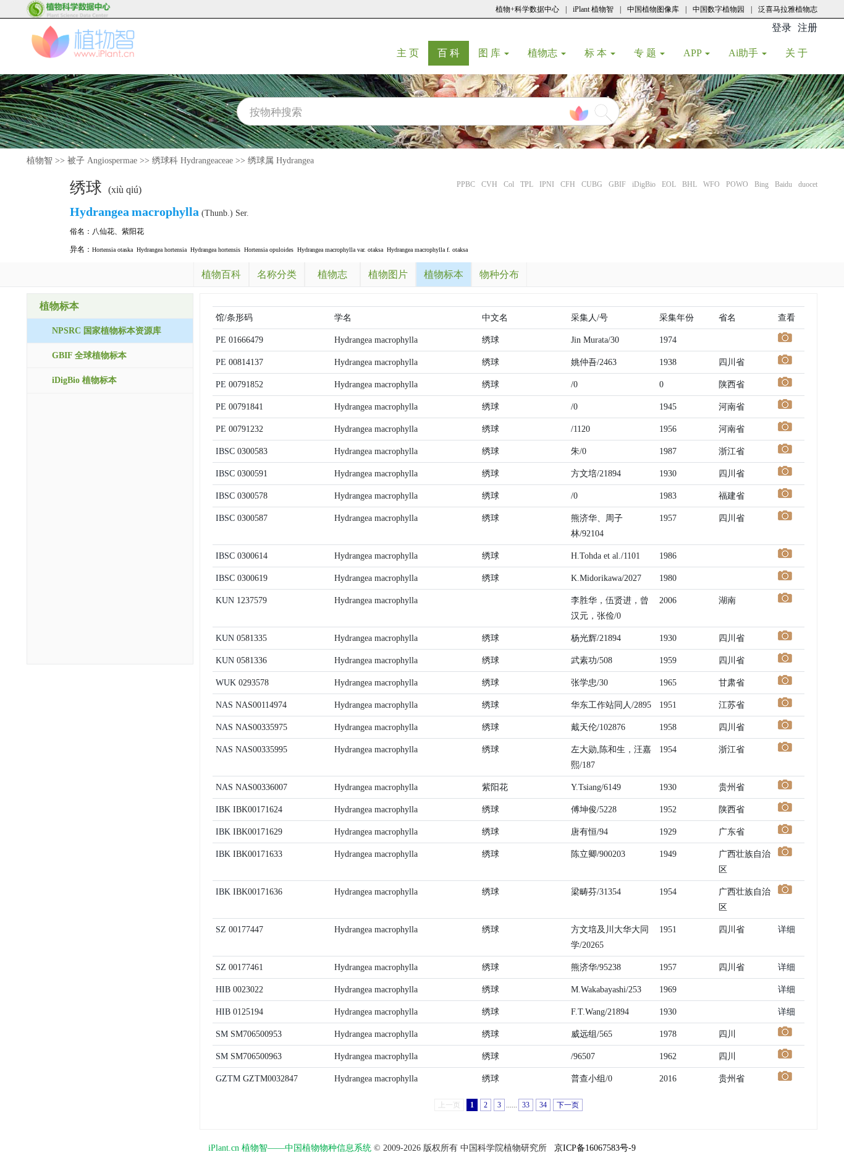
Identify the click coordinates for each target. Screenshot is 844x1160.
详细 (786, 929)
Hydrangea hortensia (162, 249)
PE (221, 340)
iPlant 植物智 (593, 9)
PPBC (466, 184)
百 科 (453, 52)
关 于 (801, 52)
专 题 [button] (646, 53)
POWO (737, 184)
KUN (225, 600)
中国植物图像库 (653, 9)
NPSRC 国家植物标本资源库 (106, 330)
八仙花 (103, 231)
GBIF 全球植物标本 (89, 355)
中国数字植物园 (719, 9)
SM (222, 1034)
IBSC (225, 451)
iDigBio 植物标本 (84, 380)
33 (526, 1105)
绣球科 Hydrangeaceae (192, 160)
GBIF (617, 184)
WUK (226, 682)
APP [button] (693, 53)
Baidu (783, 184)
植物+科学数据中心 (527, 9)
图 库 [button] (490, 53)
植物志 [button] (544, 53)
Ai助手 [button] (744, 53)
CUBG (591, 184)
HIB (223, 989)
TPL (526, 184)
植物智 (40, 160)
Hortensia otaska (112, 249)
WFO (711, 184)
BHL (689, 184)
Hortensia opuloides (268, 249)
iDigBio (644, 184)
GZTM (228, 1078)
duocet (807, 184)
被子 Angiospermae (102, 160)
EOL (669, 184)
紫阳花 (133, 231)
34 (543, 1105)
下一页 (568, 1105)
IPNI (546, 184)
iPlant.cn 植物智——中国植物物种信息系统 (289, 1148)
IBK (223, 809)
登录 (781, 27)
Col (509, 184)
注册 (807, 27)
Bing (761, 184)
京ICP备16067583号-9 (595, 1148)
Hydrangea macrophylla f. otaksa (427, 249)
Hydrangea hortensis (215, 249)
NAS (224, 705)
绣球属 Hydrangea (281, 160)
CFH (567, 184)
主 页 (412, 52)
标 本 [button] (596, 53)
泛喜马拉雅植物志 (787, 9)
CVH (489, 184)
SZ (221, 929)
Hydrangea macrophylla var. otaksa (340, 249)
